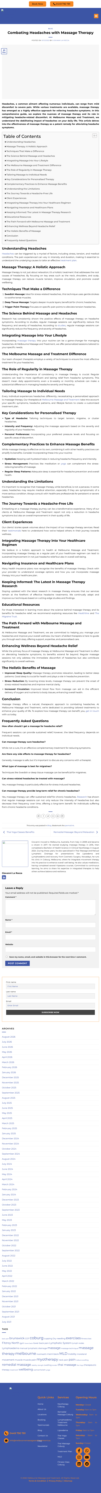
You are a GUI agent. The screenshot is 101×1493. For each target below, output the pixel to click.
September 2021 (10, 1311)
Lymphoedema (10, 1348)
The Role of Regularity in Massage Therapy (29, 170)
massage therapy (26, 340)
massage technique (69, 1348)
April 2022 (7, 1276)
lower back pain (41, 1343)
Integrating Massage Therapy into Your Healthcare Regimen (38, 203)
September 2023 (11, 1210)
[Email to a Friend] (53, 816)
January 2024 (9, 1194)
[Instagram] (79, 1457)
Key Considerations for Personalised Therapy (30, 179)
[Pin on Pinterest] (57, 816)
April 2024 (7, 1179)
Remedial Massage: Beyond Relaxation (74, 832)
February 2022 (9, 1286)
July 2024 (7, 1164)
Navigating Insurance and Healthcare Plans (29, 207)
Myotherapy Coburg (63, 1405)
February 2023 (9, 1225)
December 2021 (10, 1296)
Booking (42, 1420)
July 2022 (7, 1261)
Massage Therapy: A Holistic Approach (26, 146)
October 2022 (9, 1245)
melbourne (25, 1353)
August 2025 (8, 1098)
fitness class (86, 1339)
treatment (14, 1370)
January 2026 (9, 1072)
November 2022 (10, 1240)
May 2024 (7, 1174)
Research (82, 797)
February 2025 (9, 1128)
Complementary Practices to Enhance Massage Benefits (36, 184)
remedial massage (16, 1365)
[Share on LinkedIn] (62, 816)
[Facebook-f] (79, 1450)
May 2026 (7, 1052)
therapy (5, 1370)
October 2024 (9, 1149)
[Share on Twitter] (48, 816)
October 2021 (9, 1306)
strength (40, 1365)
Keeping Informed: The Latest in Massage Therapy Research (38, 212)
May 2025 (7, 1113)
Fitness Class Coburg (63, 1463)
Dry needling (59, 1338)
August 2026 (8, 1037)
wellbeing (26, 1369)
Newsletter (43, 1446)
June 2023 (7, 1215)
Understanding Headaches (21, 142)
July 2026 (7, 1042)
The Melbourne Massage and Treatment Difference (33, 165)
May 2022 (7, 1271)
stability (34, 1365)
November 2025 (10, 1082)
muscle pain (29, 1360)
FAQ (40, 1441)
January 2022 (9, 1291)
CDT (27, 1338)
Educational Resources (18, 217)
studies (62, 325)
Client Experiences (16, 198)
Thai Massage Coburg (64, 1444)
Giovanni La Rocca (60, 40)
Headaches (8, 253)
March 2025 (8, 1123)
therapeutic (90, 1365)
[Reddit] (87, 1464)
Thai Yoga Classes (62, 1436)
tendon (54, 1365)
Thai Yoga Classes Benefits (20, 832)
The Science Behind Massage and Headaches (30, 156)
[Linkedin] (79, 1464)
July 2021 (6, 1322)
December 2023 (10, 1199)
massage (53, 1348)
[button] (96, 16)
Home (40, 1404)
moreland (82, 1354)
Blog (50, 29)
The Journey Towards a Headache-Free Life (29, 193)
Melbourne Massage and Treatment (61, 399)
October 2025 (9, 1087)
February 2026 (9, 1067)
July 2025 (7, 1103)
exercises (73, 1338)
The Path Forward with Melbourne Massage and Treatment (38, 221)
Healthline (84, 613)
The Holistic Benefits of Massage (23, 231)
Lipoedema (63, 1430)
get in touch (92, 711)
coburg (37, 1338)
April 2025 (7, 1118)
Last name (11, 991)
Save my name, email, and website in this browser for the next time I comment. (48, 957)
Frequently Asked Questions (21, 240)
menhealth (42, 1354)
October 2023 (9, 1204)
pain (72, 1359)
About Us (42, 1409)
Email (8, 932)
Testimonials (43, 1425)
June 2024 (7, 1169)
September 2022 (11, 1250)
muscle (19, 1360)
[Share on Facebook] (43, 816)
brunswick (16, 1338)
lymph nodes (78, 1343)
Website (9, 944)
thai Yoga (80, 1365)
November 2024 (10, 1143)
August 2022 (8, 1255)
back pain (5, 1339)
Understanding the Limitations (23, 189)
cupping (48, 1338)
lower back (29, 1343)
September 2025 (11, 1092)
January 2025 (9, 1133)
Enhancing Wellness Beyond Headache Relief (30, 226)
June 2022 (7, 1266)
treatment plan (68, 260)
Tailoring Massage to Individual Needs (26, 174)
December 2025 (10, 1077)
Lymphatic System (60, 1342)
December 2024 (10, 1138)
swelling (48, 1365)
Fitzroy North (10, 1342)
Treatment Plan (65, 1451)
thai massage (67, 1364)
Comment (10, 897)
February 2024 (9, 1189)
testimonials (15, 530)
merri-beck (53, 1354)
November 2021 (10, 1301)
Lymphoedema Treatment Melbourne (65, 1422)
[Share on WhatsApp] (38, 816)
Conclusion (12, 236)
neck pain (63, 1360)
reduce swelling (82, 1360)
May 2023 (7, 1220)
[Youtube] (87, 1457)
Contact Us (43, 1435)
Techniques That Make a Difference (25, 151)
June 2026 (7, 1047)
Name (8, 920)
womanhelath (39, 1370)
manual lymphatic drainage (33, 1348)
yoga (64, 463)
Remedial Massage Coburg (65, 1413)
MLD (63, 1353)
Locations (42, 1414)
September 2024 (11, 1154)
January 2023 (9, 1230)
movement (8, 1359)
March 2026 (8, 1062)
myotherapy (47, 1359)
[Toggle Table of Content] (93, 135)
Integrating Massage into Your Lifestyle (27, 160)
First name (11, 982)
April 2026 (7, 1057)
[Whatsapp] (87, 1450)
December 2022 (10, 1235)
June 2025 (7, 1108)
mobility (72, 1354)
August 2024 (9, 1159)
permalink (69, 825)
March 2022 (8, 1281)
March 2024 (8, 1184)
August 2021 (8, 1316)
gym (22, 1343)
